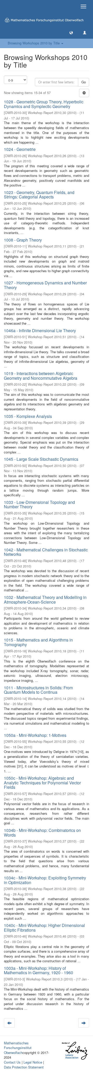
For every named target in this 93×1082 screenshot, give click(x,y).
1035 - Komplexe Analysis (28, 416)
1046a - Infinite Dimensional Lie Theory (40, 330)
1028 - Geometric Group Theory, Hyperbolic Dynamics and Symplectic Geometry (43, 104)
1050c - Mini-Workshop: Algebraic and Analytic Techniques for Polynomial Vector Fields (42, 782)
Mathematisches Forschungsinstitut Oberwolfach (18, 1047)
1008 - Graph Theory (23, 240)
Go (83, 81)
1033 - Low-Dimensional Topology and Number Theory (39, 504)
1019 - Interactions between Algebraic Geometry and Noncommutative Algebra (40, 375)
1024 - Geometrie (20, 149)
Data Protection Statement (24, 1067)
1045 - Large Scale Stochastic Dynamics (41, 459)
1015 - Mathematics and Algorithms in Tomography (38, 642)
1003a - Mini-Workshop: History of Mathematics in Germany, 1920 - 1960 (38, 970)
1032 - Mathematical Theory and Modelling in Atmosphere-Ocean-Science (45, 599)
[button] (71, 32)
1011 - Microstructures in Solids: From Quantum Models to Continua (38, 690)
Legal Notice (33, 1062)
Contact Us (12, 1062)
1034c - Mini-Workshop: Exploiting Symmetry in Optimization (45, 880)
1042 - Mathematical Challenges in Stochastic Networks (46, 552)
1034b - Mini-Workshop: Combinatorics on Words (42, 832)
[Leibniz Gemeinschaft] (74, 1050)
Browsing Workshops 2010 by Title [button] (34, 43)
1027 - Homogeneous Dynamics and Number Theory (45, 285)
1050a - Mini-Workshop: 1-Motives (35, 735)
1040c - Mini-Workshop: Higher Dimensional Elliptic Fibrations (44, 927)
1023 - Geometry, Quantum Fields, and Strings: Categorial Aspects (39, 194)
